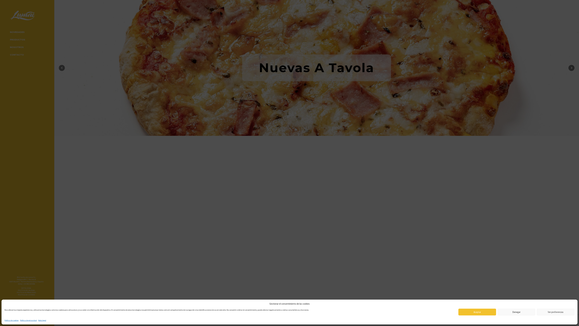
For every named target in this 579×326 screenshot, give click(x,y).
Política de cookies (12, 320)
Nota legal (42, 320)
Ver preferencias (555, 312)
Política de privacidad (28, 320)
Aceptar (477, 312)
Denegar (516, 312)
